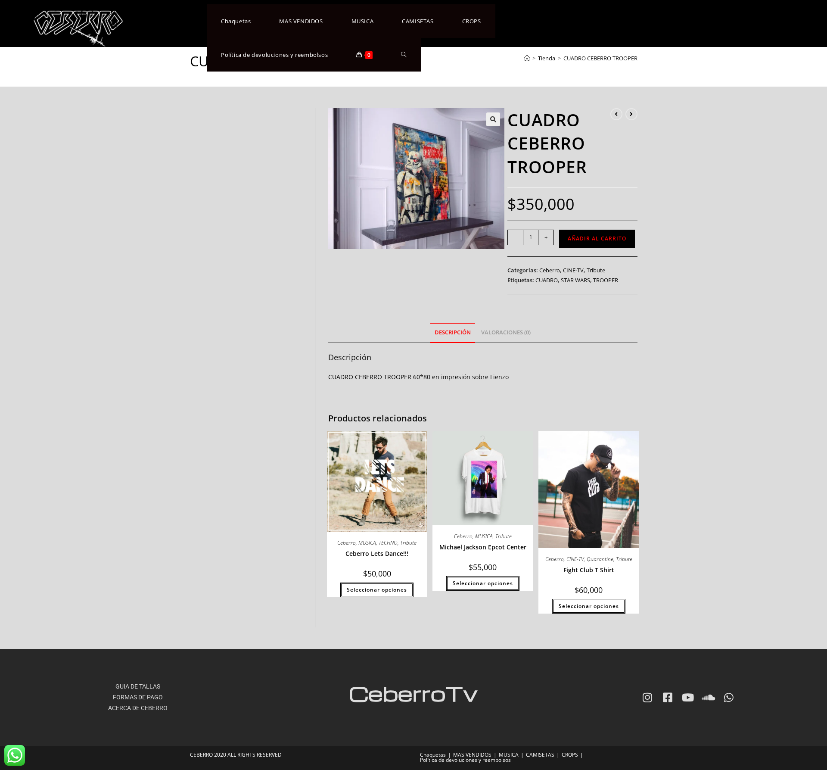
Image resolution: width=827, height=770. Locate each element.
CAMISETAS (540, 754)
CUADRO (546, 280)
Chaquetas (433, 754)
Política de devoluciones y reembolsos (465, 760)
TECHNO (388, 542)
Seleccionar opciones (377, 589)
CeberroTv (413, 693)
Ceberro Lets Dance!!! (376, 553)
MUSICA (367, 542)
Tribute (596, 270)
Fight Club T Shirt (588, 570)
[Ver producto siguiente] (631, 114)
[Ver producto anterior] (616, 114)
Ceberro (549, 270)
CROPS (570, 754)
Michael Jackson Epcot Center (482, 547)
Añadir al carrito (597, 238)
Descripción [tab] (453, 332)
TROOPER (605, 280)
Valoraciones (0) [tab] (506, 332)
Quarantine (600, 559)
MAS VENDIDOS (472, 754)
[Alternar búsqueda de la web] (404, 55)
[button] (493, 119)
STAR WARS (575, 280)
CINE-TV (573, 270)
